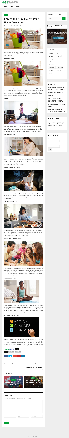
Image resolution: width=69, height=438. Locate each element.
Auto (13, 379)
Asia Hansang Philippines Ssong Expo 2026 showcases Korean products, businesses (55, 100)
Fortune (59, 67)
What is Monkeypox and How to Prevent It (56, 105)
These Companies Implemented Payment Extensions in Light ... (34, 367)
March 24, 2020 (15, 25)
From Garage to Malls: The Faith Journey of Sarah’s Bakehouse (55, 94)
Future (58, 70)
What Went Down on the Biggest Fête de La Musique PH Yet (56, 110)
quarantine (18, 351)
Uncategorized (53, 76)
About (18, 7)
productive (11, 351)
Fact (6, 15)
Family (51, 59)
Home (5, 7)
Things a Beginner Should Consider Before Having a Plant (33, 382)
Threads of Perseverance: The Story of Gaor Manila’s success (56, 88)
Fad (51, 56)
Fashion (59, 59)
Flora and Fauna (53, 64)
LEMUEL (30, 386)
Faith (58, 56)
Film (51, 62)
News (51, 73)
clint (7, 25)
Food (51, 67)
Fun (51, 70)
